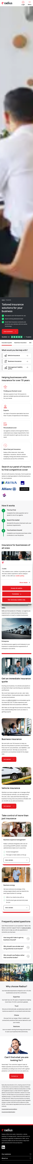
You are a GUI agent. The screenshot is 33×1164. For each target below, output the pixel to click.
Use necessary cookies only (16, 600)
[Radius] (7, 3)
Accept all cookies (16, 588)
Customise (15, 594)
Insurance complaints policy (8, 1112)
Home (3, 300)
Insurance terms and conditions (9, 1109)
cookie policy (19, 575)
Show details (24, 582)
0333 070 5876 (11, 700)
